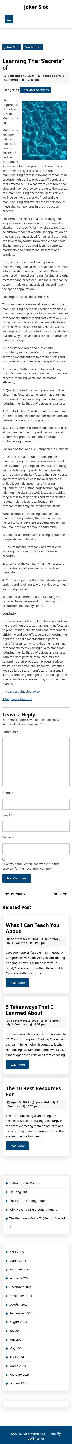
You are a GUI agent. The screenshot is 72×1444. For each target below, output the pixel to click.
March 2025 (17, 1261)
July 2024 (15, 1331)
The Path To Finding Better (27, 1201)
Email (7, 815)
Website (7, 837)
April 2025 (16, 1252)
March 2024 (17, 1366)
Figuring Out (18, 1192)
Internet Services (35, 90)
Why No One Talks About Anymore (33, 1209)
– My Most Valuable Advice (21, 691)
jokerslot (48, 76)
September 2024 (20, 1313)
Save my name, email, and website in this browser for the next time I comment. (30, 866)
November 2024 (20, 1296)
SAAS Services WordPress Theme (34, 1434)
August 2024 (18, 1322)
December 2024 (20, 1287)
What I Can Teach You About (32, 928)
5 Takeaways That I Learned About (29, 1009)
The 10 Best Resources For (33, 1091)
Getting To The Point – (24, 1183)
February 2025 (19, 1269)
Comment (10, 732)
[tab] (9, 19)
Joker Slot (36, 6)
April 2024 (16, 1357)
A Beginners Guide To (17, 699)
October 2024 (19, 1304)
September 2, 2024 (21, 76)
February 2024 (19, 1374)
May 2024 (16, 1348)
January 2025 (18, 1278)
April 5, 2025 (20, 1102)
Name (7, 793)
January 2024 (18, 1383)
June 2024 (16, 1339)
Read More (19, 983)
